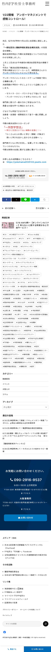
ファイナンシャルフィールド (16, 599)
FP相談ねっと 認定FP (13, 592)
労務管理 (7, 298)
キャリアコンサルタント (26, 262)
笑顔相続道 (18, 342)
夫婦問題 (7, 306)
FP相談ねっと (39, 238)
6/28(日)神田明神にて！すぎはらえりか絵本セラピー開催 (25, 450)
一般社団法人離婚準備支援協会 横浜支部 (18, 190)
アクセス (26, 493)
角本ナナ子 (8, 358)
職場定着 (27, 354)
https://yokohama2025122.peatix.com (26, 162)
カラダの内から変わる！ (39, 258)
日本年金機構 (23, 318)
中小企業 (7, 290)
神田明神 (22, 338)
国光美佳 (44, 298)
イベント (7, 25)
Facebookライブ (10, 238)
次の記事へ (41, 208)
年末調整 (18, 310)
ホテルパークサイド (31, 278)
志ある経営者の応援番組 (39, 314)
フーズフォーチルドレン (12, 278)
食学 (32, 366)
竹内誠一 (7, 342)
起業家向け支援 (11, 603)
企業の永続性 (29, 290)
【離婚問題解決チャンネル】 (14, 444)
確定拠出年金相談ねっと (12, 330)
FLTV (22, 238)
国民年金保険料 (9, 302)
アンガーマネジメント (26, 186)
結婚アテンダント (25, 350)
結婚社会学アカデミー (11, 354)
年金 (26, 310)
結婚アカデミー (9, 350)
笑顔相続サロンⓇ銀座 (14, 589)
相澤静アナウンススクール (13, 326)
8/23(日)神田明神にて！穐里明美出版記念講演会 (22, 428)
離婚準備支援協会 (10, 366)
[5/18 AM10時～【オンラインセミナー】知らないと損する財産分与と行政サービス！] (8, 225)
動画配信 (6, 379)
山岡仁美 (7, 310)
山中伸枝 (30, 306)
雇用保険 (7, 362)
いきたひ (7, 246)
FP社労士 (7, 242)
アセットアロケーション (12, 251)
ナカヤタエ (8, 270)
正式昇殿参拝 (8, 322)
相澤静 (33, 322)
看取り (29, 326)
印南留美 (18, 298)
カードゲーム (8, 262)
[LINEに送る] (25, 199)
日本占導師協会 (9, 318)
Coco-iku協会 (34, 234)
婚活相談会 (18, 306)
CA (5, 234)
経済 (37, 346)
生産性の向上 (22, 322)
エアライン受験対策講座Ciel (14, 254)
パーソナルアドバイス (23, 270)
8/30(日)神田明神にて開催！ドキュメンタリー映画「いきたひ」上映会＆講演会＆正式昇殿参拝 (25, 421)
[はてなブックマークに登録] (34, 199)
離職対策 (24, 366)
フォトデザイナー (34, 274)
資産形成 (31, 358)
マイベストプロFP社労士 (15, 596)
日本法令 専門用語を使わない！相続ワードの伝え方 (26, 575)
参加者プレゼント (31, 298)
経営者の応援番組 (25, 346)
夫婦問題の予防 (9, 186)
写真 (37, 294)
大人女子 (22, 302)
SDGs (27, 242)
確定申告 (28, 330)
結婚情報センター (42, 350)
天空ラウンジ (43, 302)
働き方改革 (27, 294)
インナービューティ (31, 251)
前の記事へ (10, 208)
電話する (13, 649)
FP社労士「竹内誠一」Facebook (18, 551)
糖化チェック (31, 342)
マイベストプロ (9, 282)
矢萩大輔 (38, 326)
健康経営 (41, 290)
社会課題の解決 (9, 338)
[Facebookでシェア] (6, 199)
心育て (18, 314)
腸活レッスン (38, 354)
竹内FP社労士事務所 (36, 338)
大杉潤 (32, 302)
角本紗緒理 (20, 358)
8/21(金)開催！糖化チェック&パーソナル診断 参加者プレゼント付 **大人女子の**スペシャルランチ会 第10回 (25, 435)
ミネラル (22, 282)
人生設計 (18, 290)
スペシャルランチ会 (11, 266)
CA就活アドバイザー (18, 234)
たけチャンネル (27, 246)
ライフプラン (34, 282)
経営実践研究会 (9, 346)
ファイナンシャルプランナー (14, 274)
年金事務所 (36, 310)
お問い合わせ (39, 649)
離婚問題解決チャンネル (23, 362)
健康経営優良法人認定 (11, 294)
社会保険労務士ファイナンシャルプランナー (19, 334)
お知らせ (6, 389)
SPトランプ (37, 242)
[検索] (45, 623)
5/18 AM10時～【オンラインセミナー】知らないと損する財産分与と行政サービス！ (32, 225)
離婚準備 (38, 362)
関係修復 (41, 358)
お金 (16, 246)
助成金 (45, 294)
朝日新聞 (35, 318)
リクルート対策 (9, 286)
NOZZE (17, 242)
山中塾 (39, 306)
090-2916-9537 (28, 480)
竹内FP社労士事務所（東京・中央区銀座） (17, 637)
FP (29, 238)
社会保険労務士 (41, 330)
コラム (5, 394)
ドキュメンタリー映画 (29, 266)
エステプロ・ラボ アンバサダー (15, 258)
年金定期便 (8, 314)
